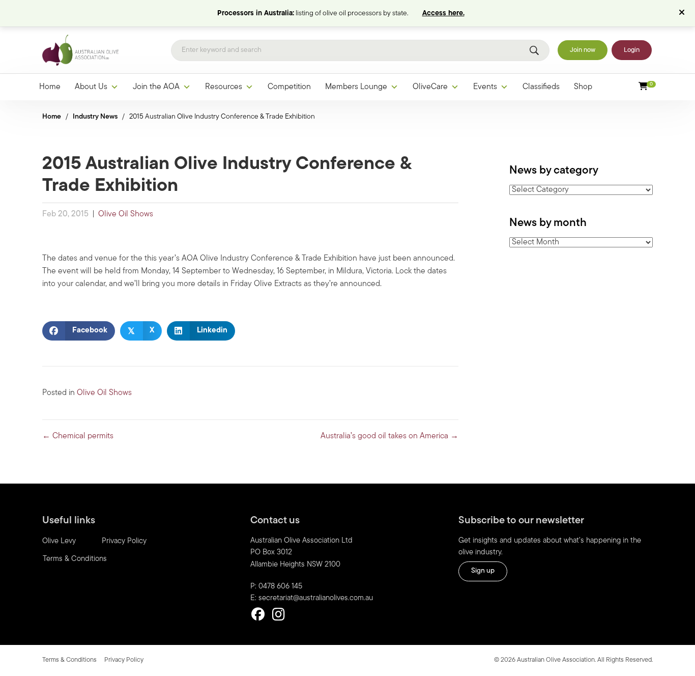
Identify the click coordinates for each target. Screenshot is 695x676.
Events (485, 87)
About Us (91, 87)
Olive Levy (59, 541)
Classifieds (541, 87)
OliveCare (430, 87)
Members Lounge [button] (356, 87)
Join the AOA (156, 87)
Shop (583, 87)
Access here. (443, 13)
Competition (289, 87)
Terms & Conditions (75, 559)
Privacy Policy (124, 541)
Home (50, 87)
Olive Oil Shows (125, 214)
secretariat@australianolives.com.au (315, 598)
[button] (683, 13)
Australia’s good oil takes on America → (389, 436)
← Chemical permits (77, 436)
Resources (223, 87)
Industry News (95, 117)
